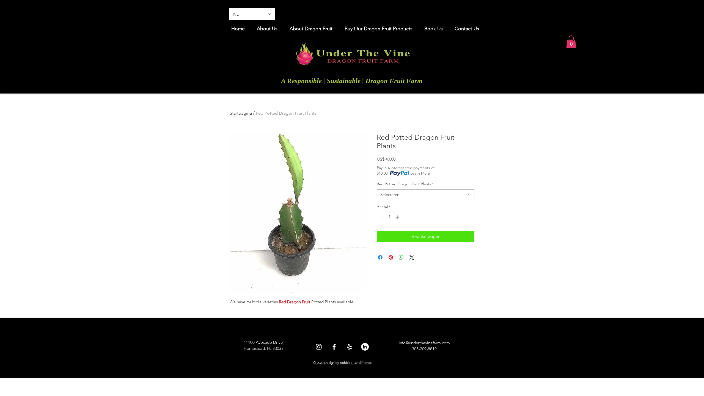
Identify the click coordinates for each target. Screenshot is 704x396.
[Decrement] (381, 217)
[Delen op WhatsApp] (401, 257)
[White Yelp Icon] (349, 347)
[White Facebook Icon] (334, 347)
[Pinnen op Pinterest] (390, 257)
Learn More (420, 173)
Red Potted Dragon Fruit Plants (405, 184)
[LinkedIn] (365, 347)
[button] (571, 41)
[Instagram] (319, 347)
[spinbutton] (389, 217)
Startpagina (241, 113)
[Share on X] (411, 257)
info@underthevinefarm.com (424, 342)
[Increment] (397, 217)
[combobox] (425, 194)
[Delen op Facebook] (380, 257)
